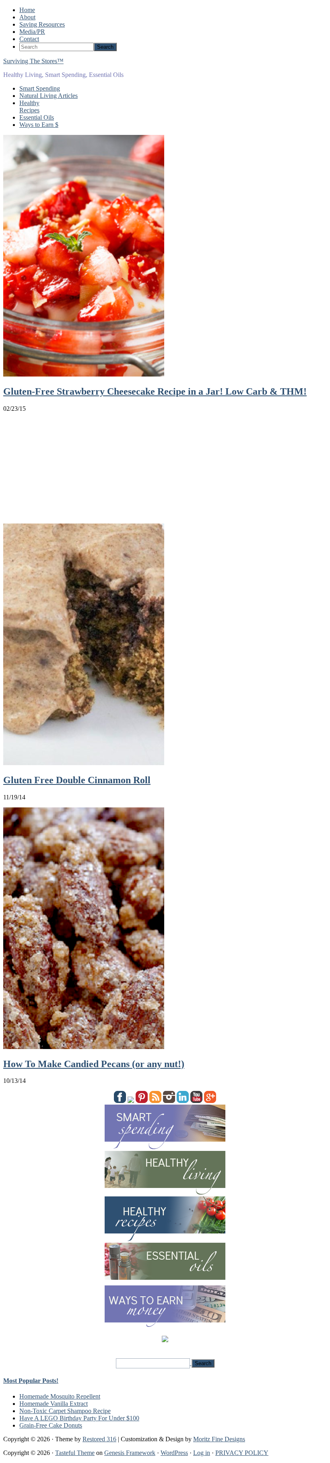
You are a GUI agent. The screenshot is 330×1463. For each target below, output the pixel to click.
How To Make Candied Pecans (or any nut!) (93, 1064)
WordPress (174, 1452)
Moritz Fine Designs (219, 1439)
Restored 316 (99, 1439)
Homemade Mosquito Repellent (59, 1396)
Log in (201, 1452)
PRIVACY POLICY (241, 1452)
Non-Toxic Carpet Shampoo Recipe (65, 1410)
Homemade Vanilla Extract (53, 1403)
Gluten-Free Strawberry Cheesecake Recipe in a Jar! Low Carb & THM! (155, 391)
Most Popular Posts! (30, 1380)
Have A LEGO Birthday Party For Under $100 (79, 1418)
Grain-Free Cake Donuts (50, 1425)
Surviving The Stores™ (33, 61)
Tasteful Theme (75, 1452)
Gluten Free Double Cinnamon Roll (77, 780)
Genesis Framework (129, 1452)
